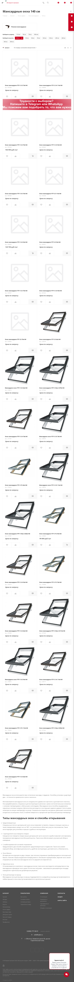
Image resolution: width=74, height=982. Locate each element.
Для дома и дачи (7, 914)
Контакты (61, 893)
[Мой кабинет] (52, 3)
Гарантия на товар (26, 904)
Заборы (5, 902)
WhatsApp (42, 950)
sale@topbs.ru (38, 935)
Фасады (5, 899)
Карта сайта (62, 900)
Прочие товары (7, 917)
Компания (44, 893)
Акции (60, 897)
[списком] (68, 47)
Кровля (5, 897)
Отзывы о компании (46, 908)
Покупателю (25, 893)
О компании (43, 897)
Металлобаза (6, 907)
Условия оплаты (25, 899)
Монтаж (5, 919)
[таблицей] (70, 47)
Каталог (6, 893)
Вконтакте (32, 950)
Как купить (24, 897)
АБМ (10, 980)
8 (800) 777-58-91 (32, 931)
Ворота (5, 904)
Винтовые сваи (7, 912)
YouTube (37, 950)
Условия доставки (26, 902)
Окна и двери (6, 909)
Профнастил (6, 922)
